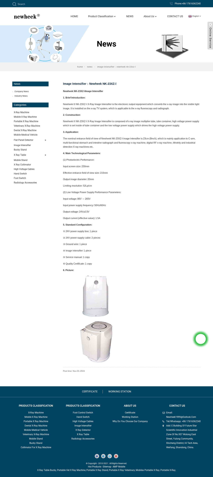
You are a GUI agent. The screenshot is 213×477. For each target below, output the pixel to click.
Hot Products (94, 466)
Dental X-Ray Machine (36, 425)
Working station (119, 391)
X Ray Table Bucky (46, 470)
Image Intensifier (22, 145)
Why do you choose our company (130, 421)
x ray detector (83, 430)
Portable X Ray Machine (36, 421)
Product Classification (100, 16)
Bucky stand (20, 149)
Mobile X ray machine (25, 116)
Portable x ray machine (26, 121)
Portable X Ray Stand (97, 470)
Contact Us (175, 16)
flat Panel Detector (23, 140)
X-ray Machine (21, 112)
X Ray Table (20, 155)
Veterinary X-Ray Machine (36, 434)
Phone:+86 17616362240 (188, 3)
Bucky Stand (35, 443)
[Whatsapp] (201, 339)
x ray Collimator (22, 164)
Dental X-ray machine (25, 130)
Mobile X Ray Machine (35, 417)
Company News (21, 91)
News (129, 16)
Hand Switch (20, 173)
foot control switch (83, 412)
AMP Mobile (119, 466)
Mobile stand (20, 160)
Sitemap (107, 466)
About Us (149, 16)
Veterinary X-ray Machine (27, 125)
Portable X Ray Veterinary (122, 470)
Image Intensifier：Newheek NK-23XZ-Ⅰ (116, 67)
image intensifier (82, 425)
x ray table (83, 434)
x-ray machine (36, 412)
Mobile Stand (36, 438)
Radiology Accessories (25, 182)
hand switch (83, 417)
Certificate (90, 391)
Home (74, 16)
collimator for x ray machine (36, 447)
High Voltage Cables (24, 169)
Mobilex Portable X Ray (148, 470)
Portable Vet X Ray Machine (71, 470)
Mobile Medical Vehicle (25, 134)
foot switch (20, 178)
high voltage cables (83, 421)
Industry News (21, 96)
